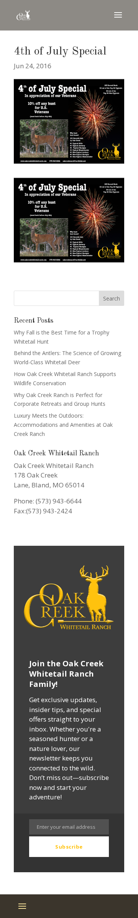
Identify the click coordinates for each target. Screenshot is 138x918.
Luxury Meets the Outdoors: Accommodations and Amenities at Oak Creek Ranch (63, 424)
